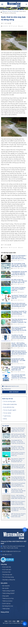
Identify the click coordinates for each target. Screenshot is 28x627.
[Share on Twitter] (5, 23)
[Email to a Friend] (7, 23)
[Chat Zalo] (25, 624)
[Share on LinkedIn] (10, 23)
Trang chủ (4, 11)
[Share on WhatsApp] (2, 23)
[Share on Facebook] (3, 23)
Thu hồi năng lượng (8, 577)
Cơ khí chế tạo (6, 603)
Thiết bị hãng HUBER (8, 591)
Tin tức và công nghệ (13, 11)
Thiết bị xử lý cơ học (8, 598)
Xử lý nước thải (6, 567)
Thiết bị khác (6, 608)
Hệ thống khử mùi (7, 606)
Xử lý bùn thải (6, 572)
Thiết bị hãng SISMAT (8, 593)
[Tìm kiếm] (26, 4)
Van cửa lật (5, 588)
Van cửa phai (5, 585)
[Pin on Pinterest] (8, 23)
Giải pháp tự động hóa (8, 579)
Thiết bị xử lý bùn (7, 601)
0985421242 (7, 389)
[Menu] (2, 4)
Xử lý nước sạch (6, 569)
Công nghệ (5, 596)
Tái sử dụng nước (7, 574)
